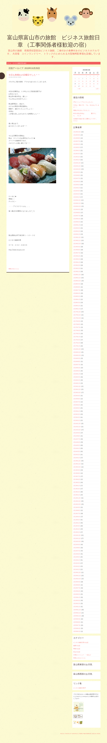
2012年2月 (76, 529)
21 (82, 83)
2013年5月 (76, 482)
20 (79, 83)
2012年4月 (76, 523)
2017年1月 (76, 346)
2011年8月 (76, 547)
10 (94, 78)
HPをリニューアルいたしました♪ (83, 102)
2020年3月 (76, 228)
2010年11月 (77, 575)
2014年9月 (76, 433)
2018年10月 (77, 281)
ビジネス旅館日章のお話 (80, 642)
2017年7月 (76, 327)
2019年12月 (77, 237)
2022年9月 (76, 135)
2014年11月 (77, 426)
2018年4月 (76, 299)
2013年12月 (77, 461)
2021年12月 (77, 163)
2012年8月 (76, 510)
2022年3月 (76, 153)
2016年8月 (76, 361)
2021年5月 (76, 184)
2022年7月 (76, 141)
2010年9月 (76, 582)
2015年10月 (77, 392)
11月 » (97, 88)
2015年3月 (76, 414)
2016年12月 (77, 349)
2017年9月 (76, 321)
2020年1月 (76, 234)
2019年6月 (76, 256)
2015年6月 (76, 405)
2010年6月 (76, 591)
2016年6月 (76, 368)
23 (90, 83)
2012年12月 (77, 498)
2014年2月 (76, 454)
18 (97, 81)
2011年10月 (77, 541)
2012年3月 (76, 526)
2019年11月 (77, 240)
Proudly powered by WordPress (69, 733)
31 (93, 86)
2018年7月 (76, 290)
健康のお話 (76, 645)
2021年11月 (77, 166)
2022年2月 (76, 157)
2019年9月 (76, 247)
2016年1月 (76, 383)
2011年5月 (76, 557)
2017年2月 (76, 343)
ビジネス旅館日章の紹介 (20, 63)
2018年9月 (76, 284)
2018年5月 (76, 296)
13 (79, 81)
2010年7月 (76, 588)
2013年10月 (77, 467)
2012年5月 (76, 520)
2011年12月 (77, 535)
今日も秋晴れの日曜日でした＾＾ (24, 75)
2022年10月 (77, 132)
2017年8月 (76, 324)
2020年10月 (77, 206)
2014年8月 (76, 436)
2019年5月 (76, 259)
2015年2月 (76, 417)
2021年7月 (76, 178)
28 (82, 86)
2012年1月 (76, 532)
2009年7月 (76, 625)
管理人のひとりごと (14, 269)
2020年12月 (77, 200)
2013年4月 (76, 485)
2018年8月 (76, 287)
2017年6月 (76, 330)
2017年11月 (77, 315)
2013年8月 (76, 473)
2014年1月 (76, 458)
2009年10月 (77, 616)
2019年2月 (76, 268)
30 (90, 86)
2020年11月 (77, 203)
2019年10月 (77, 243)
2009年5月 (76, 631)
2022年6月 (76, 144)
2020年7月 (76, 215)
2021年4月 (76, 188)
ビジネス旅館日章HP (79, 688)
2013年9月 (76, 470)
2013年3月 (76, 489)
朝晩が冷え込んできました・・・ (83, 110)
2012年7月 (76, 513)
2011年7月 (76, 551)
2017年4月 (76, 337)
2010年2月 (76, 603)
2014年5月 (76, 445)
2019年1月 (76, 271)
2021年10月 (77, 169)
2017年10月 (77, 318)
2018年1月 (76, 309)
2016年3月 (76, 377)
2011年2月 (76, 566)
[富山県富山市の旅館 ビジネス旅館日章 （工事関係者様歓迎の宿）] (53, 18)
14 (82, 81)
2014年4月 (76, 448)
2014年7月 (76, 439)
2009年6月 (76, 628)
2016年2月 (76, 380)
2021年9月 (76, 172)
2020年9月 (76, 209)
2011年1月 (76, 569)
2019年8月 (76, 250)
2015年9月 (76, 395)
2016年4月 (76, 374)
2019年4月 (76, 262)
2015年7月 (76, 402)
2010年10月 (77, 579)
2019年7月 (76, 253)
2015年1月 (76, 420)
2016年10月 (77, 355)
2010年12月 (77, 572)
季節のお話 (76, 648)
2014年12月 (77, 423)
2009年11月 (77, 613)
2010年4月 (76, 597)
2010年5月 (76, 594)
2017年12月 (77, 312)
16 (90, 81)
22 (86, 83)
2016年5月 (76, 371)
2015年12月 (77, 386)
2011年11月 (77, 538)
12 (75, 81)
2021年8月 (76, 175)
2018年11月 (77, 278)
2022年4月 (76, 150)
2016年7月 (76, 364)
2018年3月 (76, 302)
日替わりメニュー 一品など (82, 655)
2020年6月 (76, 219)
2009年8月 (76, 622)
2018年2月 (76, 305)
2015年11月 (77, 389)
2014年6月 (76, 442)
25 (97, 83)
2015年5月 (76, 408)
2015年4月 (76, 411)
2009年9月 (76, 619)
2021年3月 (76, 191)
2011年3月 (76, 563)
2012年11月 (77, 501)
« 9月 (79, 88)
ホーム (9, 63)
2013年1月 (76, 495)
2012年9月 (76, 507)
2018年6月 (76, 293)
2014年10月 (77, 430)
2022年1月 (76, 160)
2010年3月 (76, 600)
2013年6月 (76, 479)
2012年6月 (76, 516)
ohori (19, 77)
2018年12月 (77, 274)
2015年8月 (76, 399)
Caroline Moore (96, 733)
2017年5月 (76, 333)
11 (97, 78)
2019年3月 (76, 265)
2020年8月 (76, 212)
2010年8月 (76, 585)
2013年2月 (76, 492)
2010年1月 (76, 606)
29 (86, 86)
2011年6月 (76, 554)
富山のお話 (76, 652)
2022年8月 (76, 138)
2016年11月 (77, 352)
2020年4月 (76, 225)
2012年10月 (77, 504)
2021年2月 (76, 194)
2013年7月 (76, 476)
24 (94, 83)
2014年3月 (76, 451)
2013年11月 (77, 464)
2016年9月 (76, 358)
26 (75, 86)
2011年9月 (76, 544)
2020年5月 (76, 222)
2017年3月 (76, 340)
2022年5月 (76, 147)
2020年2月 (76, 231)
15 (86, 81)
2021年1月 (76, 197)
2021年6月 (76, 181)
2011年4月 (76, 560)
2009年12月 (77, 610)
